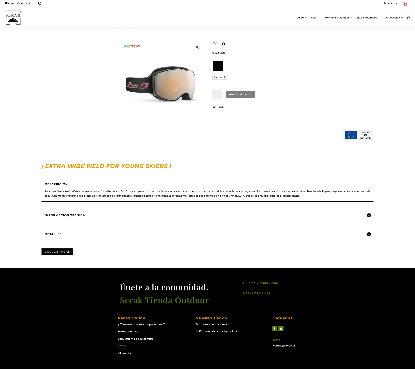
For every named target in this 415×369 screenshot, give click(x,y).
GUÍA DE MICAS (57, 251)
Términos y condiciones (211, 324)
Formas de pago (128, 331)
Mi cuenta (390, 3)
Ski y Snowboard (367, 18)
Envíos (122, 346)
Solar (314, 18)
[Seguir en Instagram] (281, 328)
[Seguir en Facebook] (274, 328)
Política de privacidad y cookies (216, 331)
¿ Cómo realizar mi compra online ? (141, 324)
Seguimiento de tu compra (136, 338)
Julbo (300, 18)
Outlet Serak (392, 18)
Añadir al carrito (240, 94)
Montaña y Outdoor (337, 18)
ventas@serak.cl (284, 345)
